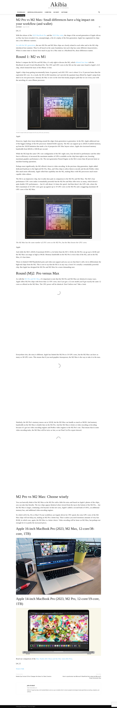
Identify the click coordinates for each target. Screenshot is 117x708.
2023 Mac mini (57, 35)
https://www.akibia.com (32, 687)
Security (56, 12)
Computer (48, 12)
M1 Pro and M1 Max (32, 279)
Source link (20, 669)
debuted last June (82, 62)
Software (64, 12)
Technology (21, 12)
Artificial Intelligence (35, 12)
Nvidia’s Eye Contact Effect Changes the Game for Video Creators (33, 676)
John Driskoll (18, 26)
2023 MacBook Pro (39, 35)
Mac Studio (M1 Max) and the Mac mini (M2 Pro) (54, 659)
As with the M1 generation (25, 45)
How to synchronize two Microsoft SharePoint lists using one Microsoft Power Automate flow (82, 677)
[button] (99, 12)
